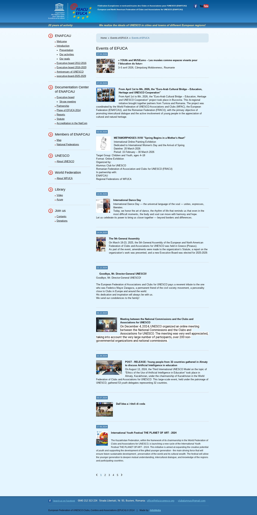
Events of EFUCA (119, 38)
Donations (62, 220)
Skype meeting (67, 101)
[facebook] (194, 7)
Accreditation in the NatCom (72, 123)
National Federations (68, 144)
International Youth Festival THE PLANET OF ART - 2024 (143, 432)
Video (60, 195)
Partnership (63, 106)
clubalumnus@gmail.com (191, 500)
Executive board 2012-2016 (71, 63)
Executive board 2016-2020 (71, 67)
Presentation (66, 50)
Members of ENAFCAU (72, 134)
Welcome (62, 41)
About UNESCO (65, 161)
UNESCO (62, 156)
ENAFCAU (63, 36)
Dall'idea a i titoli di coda (130, 403)
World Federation (68, 172)
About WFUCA (65, 178)
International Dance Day (127, 200)
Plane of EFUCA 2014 (69, 110)
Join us (60, 211)
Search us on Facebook (64, 501)
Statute (61, 118)
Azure (60, 199)
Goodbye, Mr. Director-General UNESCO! (123, 273)
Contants (61, 216)
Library (60, 189)
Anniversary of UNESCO (70, 71)
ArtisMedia (155, 510)
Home (104, 38)
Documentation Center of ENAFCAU (72, 89)
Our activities (66, 54)
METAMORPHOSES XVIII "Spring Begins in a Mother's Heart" (149, 137)
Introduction (63, 45)
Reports (61, 114)
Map (59, 140)
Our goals (64, 58)
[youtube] (203, 7)
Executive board (65, 97)
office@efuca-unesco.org (160, 500)
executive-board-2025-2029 (71, 76)
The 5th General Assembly (124, 238)
